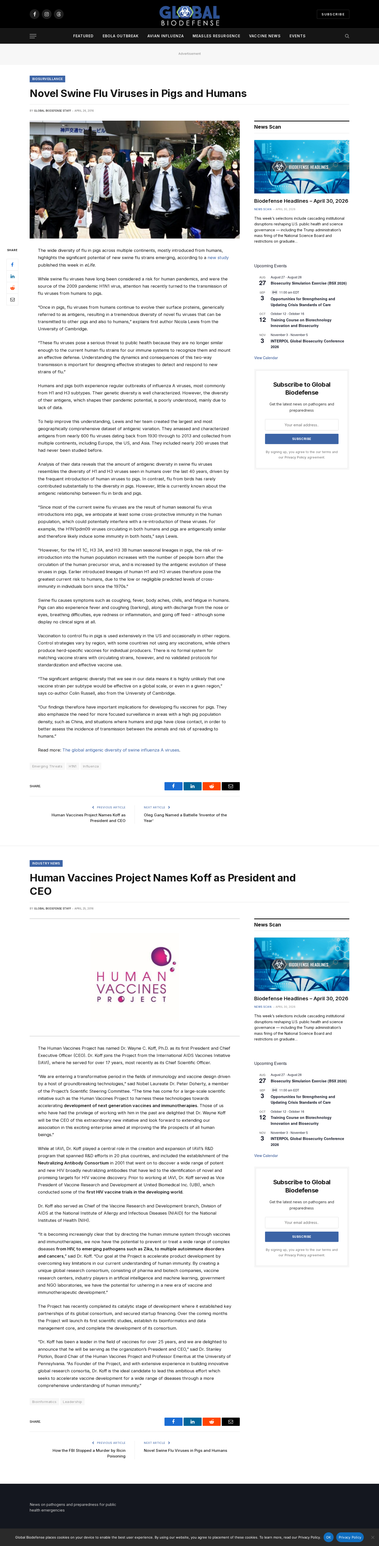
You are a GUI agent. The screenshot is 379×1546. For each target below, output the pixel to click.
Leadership (72, 1402)
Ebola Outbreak (121, 36)
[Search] (346, 36)
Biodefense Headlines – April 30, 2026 (301, 201)
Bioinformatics (44, 1402)
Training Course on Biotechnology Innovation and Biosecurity (301, 322)
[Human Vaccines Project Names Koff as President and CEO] (135, 977)
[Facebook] (12, 265)
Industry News (46, 863)
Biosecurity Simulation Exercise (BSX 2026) (309, 283)
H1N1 (73, 766)
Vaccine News (265, 36)
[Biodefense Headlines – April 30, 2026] (301, 166)
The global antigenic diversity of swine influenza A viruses (120, 750)
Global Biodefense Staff (52, 110)
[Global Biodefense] (189, 14)
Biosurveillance (47, 79)
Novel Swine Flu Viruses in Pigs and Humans (185, 1450)
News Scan (263, 209)
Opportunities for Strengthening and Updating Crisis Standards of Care (303, 1099)
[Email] (12, 299)
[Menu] (33, 36)
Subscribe (333, 14)
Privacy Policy (295, 457)
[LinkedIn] (12, 276)
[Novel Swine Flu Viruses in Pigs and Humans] (135, 179)
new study (218, 257)
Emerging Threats (47, 766)
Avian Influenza (165, 36)
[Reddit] (12, 288)
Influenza (91, 766)
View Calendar (266, 357)
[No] (372, 1537)
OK (328, 1537)
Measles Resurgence (216, 36)
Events (298, 36)
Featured (83, 36)
